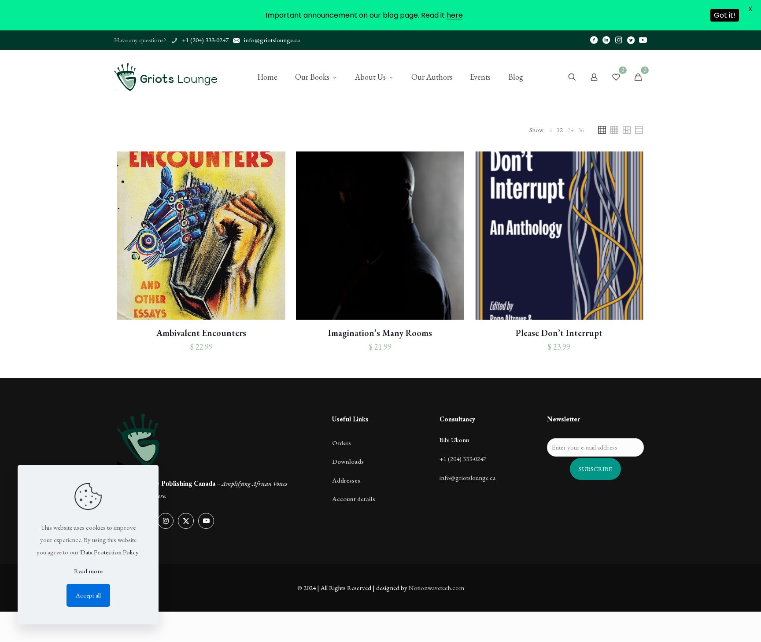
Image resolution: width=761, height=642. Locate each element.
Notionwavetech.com (436, 587)
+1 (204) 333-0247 (463, 458)
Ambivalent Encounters (201, 333)
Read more (88, 571)
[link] (550, 130)
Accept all (88, 595)
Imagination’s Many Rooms (380, 333)
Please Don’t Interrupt (559, 333)
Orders (341, 443)
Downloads (348, 461)
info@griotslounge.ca (467, 477)
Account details (353, 498)
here (455, 15)
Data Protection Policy (109, 552)
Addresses (346, 480)
